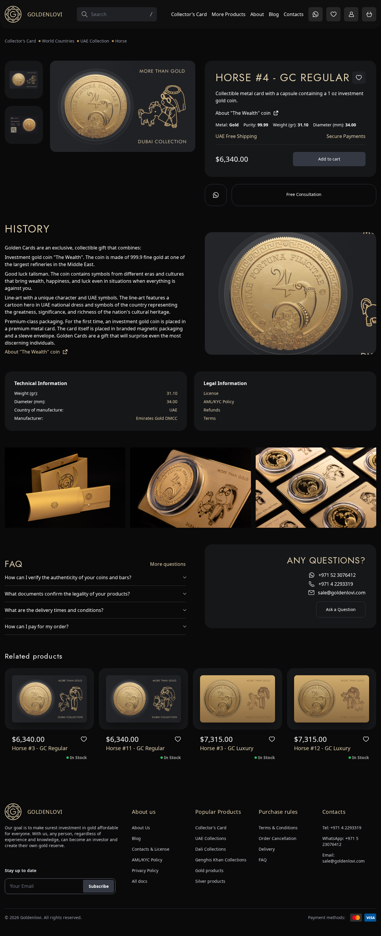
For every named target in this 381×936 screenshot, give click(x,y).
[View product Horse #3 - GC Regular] (49, 699)
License (211, 393)
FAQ (263, 860)
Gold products (209, 870)
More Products (229, 14)
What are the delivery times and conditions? (54, 610)
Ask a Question (341, 609)
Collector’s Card (189, 14)
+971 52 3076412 (337, 575)
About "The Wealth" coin (243, 113)
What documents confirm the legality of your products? (67, 594)
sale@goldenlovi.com (342, 593)
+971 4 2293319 (335, 584)
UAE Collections (210, 838)
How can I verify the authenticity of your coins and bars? (68, 577)
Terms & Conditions (278, 827)
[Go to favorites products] (333, 14)
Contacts (294, 14)
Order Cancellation (277, 838)
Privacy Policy (145, 870)
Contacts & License (150, 849)
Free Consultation (303, 194)
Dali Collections (210, 849)
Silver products (210, 881)
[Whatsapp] (216, 195)
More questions (168, 564)
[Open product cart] (369, 14)
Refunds (212, 410)
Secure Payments (346, 136)
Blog (274, 14)
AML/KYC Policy (219, 401)
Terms (210, 418)
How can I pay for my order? (36, 626)
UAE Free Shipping (236, 136)
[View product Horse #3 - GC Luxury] (237, 699)
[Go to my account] (351, 14)
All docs (139, 881)
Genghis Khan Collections (220, 860)
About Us (141, 827)
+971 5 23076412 (340, 841)
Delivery (267, 849)
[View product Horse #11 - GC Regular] (143, 699)
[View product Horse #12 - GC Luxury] (331, 699)
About (257, 14)
